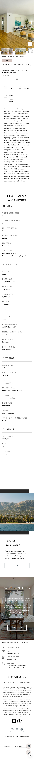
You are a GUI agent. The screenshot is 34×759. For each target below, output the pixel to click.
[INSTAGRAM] (17, 730)
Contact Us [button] (17, 628)
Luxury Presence (22, 736)
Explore (17, 565)
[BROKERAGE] (22, 730)
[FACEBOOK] (12, 730)
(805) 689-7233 (11, 659)
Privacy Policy (25, 746)
